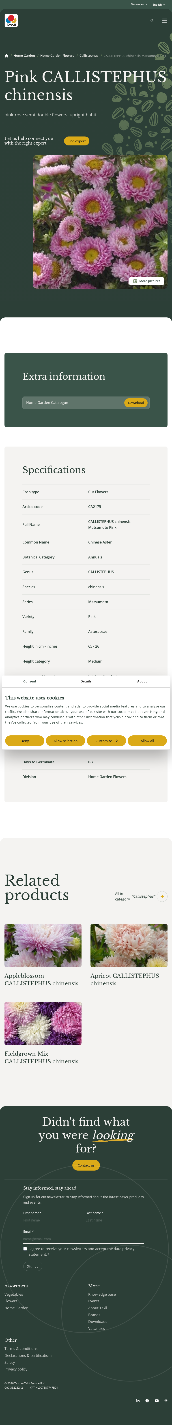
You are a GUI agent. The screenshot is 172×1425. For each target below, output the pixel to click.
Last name (93, 1213)
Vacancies (96, 1328)
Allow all (147, 741)
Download (136, 403)
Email (27, 1231)
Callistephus (89, 56)
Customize (104, 741)
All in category (135, 896)
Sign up (33, 1266)
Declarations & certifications (28, 1355)
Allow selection (65, 741)
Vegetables (13, 1294)
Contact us (86, 1165)
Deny (25, 741)
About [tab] (142, 681)
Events (93, 1301)
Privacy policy (15, 1369)
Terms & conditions (21, 1348)
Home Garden (24, 56)
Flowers (10, 1301)
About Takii (97, 1307)
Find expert (77, 141)
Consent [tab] (29, 681)
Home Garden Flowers (57, 56)
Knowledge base (102, 1294)
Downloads (97, 1321)
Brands (94, 1314)
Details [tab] (86, 681)
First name (31, 1213)
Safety (9, 1362)
